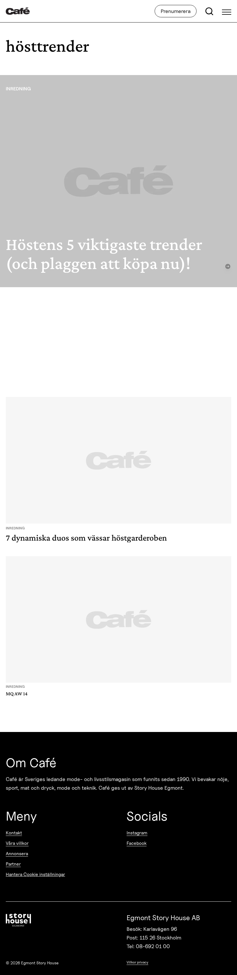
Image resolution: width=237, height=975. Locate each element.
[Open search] (209, 11)
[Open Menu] (226, 11)
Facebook (137, 843)
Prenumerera (175, 11)
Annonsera (17, 853)
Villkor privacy (137, 962)
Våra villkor (17, 843)
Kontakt (14, 833)
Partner (13, 864)
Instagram (137, 833)
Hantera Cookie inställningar (35, 874)
